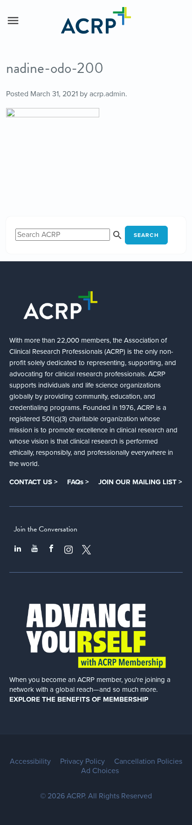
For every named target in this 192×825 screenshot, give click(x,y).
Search (146, 235)
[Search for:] (70, 234)
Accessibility (30, 761)
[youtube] (34, 549)
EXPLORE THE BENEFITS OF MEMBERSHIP (78, 699)
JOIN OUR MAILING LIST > (140, 482)
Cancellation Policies (148, 761)
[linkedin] (17, 549)
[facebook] (51, 549)
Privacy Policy (82, 761)
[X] (86, 549)
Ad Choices (100, 770)
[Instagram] (68, 549)
